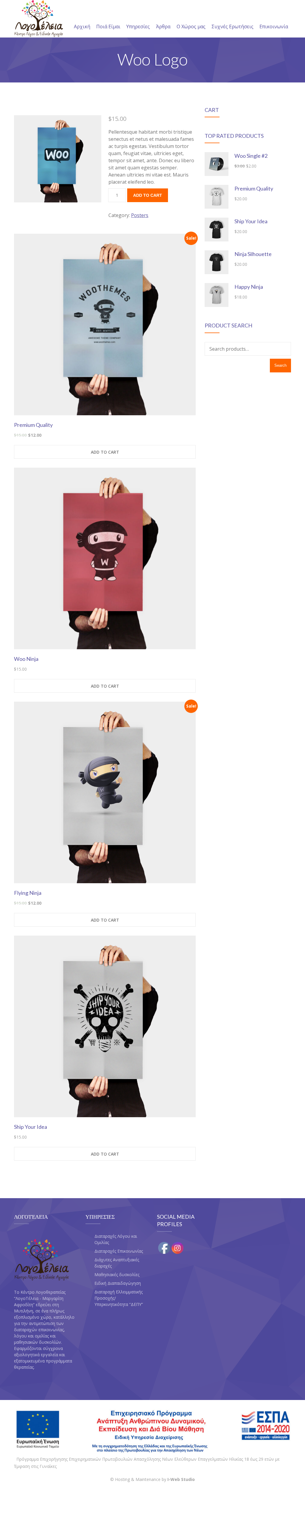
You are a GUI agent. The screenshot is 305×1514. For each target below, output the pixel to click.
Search (280, 365)
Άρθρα (163, 26)
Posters (139, 215)
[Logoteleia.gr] (38, 19)
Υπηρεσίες (138, 26)
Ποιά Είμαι (108, 26)
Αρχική (82, 26)
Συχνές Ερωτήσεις (232, 26)
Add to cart (147, 195)
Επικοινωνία (273, 26)
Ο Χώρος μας (191, 26)
